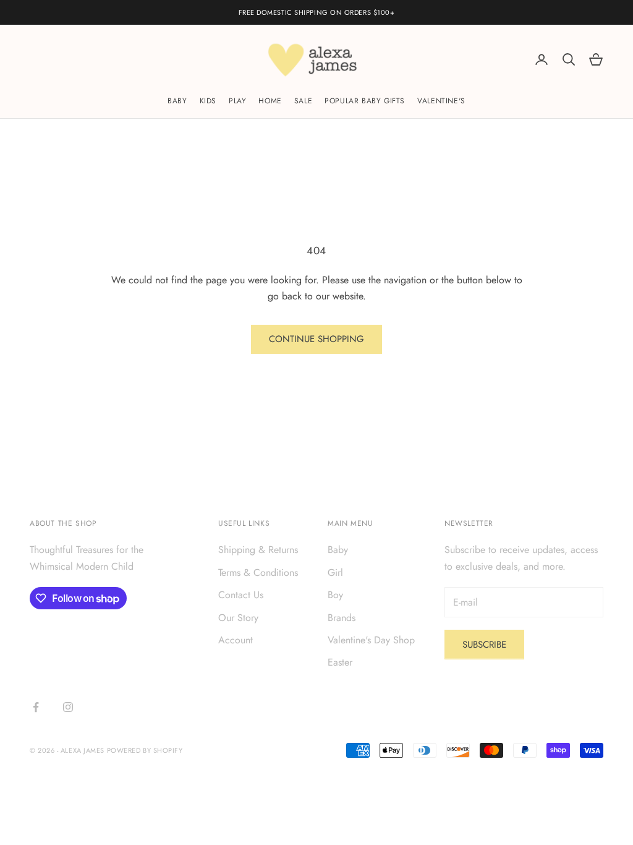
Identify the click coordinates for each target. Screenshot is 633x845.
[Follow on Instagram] (68, 707)
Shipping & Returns (258, 550)
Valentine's (441, 100)
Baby (177, 100)
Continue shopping (316, 339)
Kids (208, 100)
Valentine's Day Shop (371, 640)
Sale (303, 100)
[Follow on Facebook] (36, 707)
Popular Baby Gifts (365, 100)
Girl (335, 572)
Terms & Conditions (258, 572)
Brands (341, 618)
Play (237, 100)
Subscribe (484, 644)
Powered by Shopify (145, 750)
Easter (340, 662)
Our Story (238, 618)
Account (235, 640)
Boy (335, 595)
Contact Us (240, 595)
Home (269, 100)
